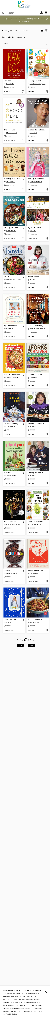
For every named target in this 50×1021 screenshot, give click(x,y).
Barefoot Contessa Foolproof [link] (37, 424)
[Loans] (41, 13)
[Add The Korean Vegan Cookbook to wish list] (23, 532)
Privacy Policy (21, 993)
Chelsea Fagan (34, 573)
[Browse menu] (46, 12)
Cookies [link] (7, 571)
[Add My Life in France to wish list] (46, 238)
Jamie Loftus (10, 84)
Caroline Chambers (12, 378)
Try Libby (8, 18)
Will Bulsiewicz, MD (36, 525)
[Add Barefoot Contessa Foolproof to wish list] (46, 434)
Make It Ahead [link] (33, 277)
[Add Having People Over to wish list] (46, 581)
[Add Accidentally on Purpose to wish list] (46, 140)
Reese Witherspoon (36, 182)
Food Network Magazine (37, 84)
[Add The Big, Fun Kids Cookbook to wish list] (46, 91)
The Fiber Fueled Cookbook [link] (37, 522)
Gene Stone (33, 378)
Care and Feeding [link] (11, 424)
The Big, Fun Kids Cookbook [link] (37, 81)
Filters (6, 44)
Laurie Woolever (11, 427)
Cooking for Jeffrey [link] (35, 473)
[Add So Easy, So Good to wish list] (23, 238)
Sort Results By (8, 37)
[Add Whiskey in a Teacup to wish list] (46, 189)
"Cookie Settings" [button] (35, 1005)
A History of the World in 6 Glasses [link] (13, 179)
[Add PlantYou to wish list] (23, 483)
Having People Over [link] (35, 571)
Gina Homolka (34, 622)
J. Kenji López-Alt (11, 133)
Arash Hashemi (11, 231)
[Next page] (33, 640)
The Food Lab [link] (9, 130)
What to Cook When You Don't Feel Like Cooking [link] (13, 375)
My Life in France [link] (34, 228)
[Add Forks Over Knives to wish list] (46, 385)
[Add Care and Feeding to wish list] (23, 434)
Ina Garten (33, 280)
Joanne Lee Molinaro (13, 525)
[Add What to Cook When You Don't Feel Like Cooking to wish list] (23, 385)
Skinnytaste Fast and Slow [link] (37, 620)
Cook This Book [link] (10, 620)
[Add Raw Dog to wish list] (23, 91)
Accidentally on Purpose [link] (37, 130)
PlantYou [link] (7, 473)
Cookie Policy (11, 1014)
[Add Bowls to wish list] (23, 287)
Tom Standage (10, 182)
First (20, 645)
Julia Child (33, 231)
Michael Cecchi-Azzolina (37, 329)
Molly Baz (9, 622)
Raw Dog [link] (7, 81)
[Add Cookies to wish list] (23, 581)
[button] (42, 31)
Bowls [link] (6, 277)
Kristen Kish (33, 133)
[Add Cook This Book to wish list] (23, 630)
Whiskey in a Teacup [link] (36, 179)
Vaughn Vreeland (11, 573)
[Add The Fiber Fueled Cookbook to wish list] (46, 532)
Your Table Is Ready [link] (35, 326)
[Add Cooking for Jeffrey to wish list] (46, 483)
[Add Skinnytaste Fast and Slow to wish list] (46, 630)
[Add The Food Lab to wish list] (23, 140)
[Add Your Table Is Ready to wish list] (46, 336)
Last (31, 645)
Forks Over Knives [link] (35, 375)
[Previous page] (17, 640)
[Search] (3, 13)
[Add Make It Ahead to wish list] (46, 287)
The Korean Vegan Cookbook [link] (13, 522)
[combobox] (20, 13)
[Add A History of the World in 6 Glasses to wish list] (23, 189)
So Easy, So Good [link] (11, 228)
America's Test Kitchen (13, 280)
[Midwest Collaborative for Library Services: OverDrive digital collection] (25, 5)
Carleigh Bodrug (11, 476)
